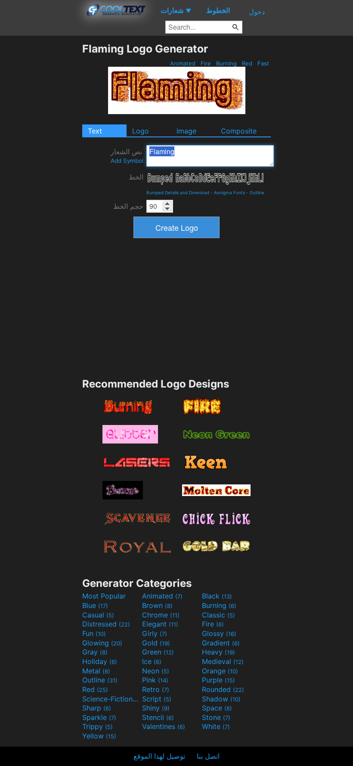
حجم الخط (128, 206)
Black (217, 596)
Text (95, 131)
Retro (155, 689)
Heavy (218, 652)
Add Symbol (127, 160)
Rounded (223, 689)
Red (247, 63)
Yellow (99, 736)
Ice (151, 661)
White (216, 726)
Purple (218, 680)
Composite (239, 131)
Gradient (221, 643)
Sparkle (99, 717)
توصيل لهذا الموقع (159, 756)
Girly (154, 633)
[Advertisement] (40, 171)
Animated (182, 63)
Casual (98, 615)
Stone (216, 717)
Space (217, 708)
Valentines (163, 726)
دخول (257, 11)
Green (158, 652)
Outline (257, 192)
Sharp (96, 708)
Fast (263, 63)
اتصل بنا (208, 756)
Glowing (102, 643)
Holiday (99, 661)
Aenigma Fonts (229, 192)
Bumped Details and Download (177, 192)
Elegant (160, 624)
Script (156, 699)
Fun (94, 633)
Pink (155, 680)
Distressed (106, 624)
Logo (140, 131)
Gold (156, 643)
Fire (206, 63)
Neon (155, 671)
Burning (226, 63)
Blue (95, 605)
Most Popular (104, 596)
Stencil (158, 717)
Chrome (161, 615)
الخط (136, 177)
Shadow (221, 699)
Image (186, 131)
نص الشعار (127, 155)
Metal (96, 671)
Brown (157, 605)
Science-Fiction (111, 699)
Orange (220, 671)
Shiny (156, 708)
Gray (95, 652)
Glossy (219, 633)
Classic (218, 615)
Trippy (97, 726)
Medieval (223, 661)
